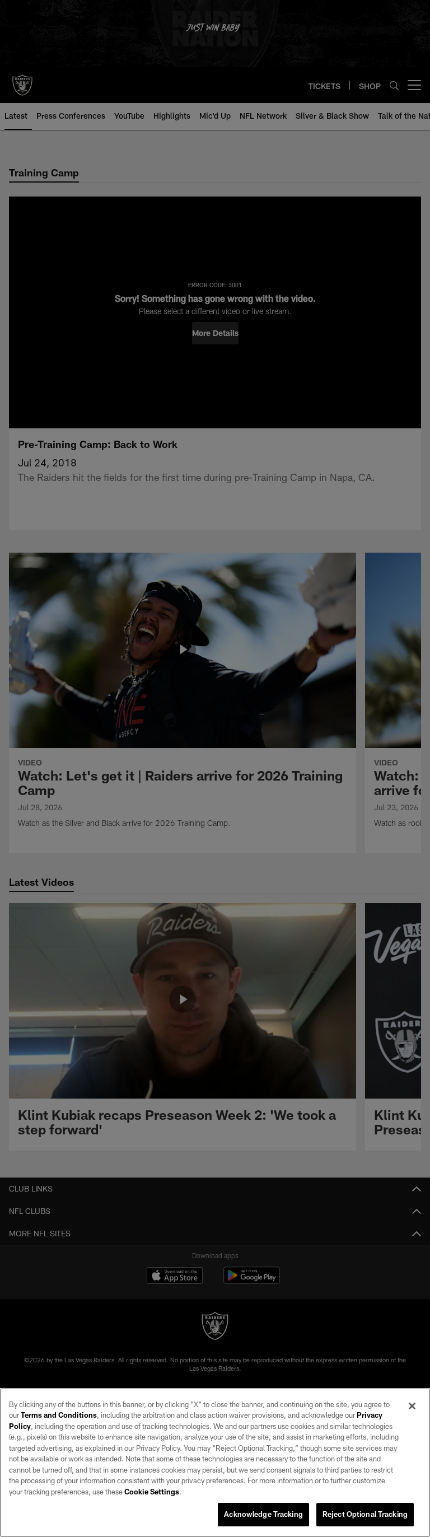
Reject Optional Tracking (365, 1514)
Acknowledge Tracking (263, 1514)
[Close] (412, 1406)
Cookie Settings (151, 1491)
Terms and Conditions (59, 1414)
